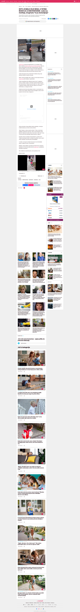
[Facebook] (37, 609)
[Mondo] (24, 604)
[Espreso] (32, 604)
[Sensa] (43, 604)
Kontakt (36, 606)
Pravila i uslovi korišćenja (31, 606)
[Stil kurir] (52, 604)
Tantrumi (19, 179)
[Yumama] (3, 1)
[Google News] (43, 609)
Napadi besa (21, 64)
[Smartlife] (49, 604)
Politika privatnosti (47, 606)
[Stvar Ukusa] (35, 604)
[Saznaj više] (61, 165)
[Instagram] (39, 609)
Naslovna (20, 6)
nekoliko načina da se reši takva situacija (32, 65)
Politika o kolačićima (41, 606)
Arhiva (55, 606)
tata (39, 179)
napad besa (21, 78)
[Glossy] (55, 604)
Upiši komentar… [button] (24, 343)
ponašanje (36, 179)
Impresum (25, 606)
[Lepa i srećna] (39, 604)
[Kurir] (29, 604)
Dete (23, 6)
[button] (43, 18)
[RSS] (41, 609)
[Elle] (46, 604)
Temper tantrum (25, 179)
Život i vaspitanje (28, 6)
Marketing (51, 606)
